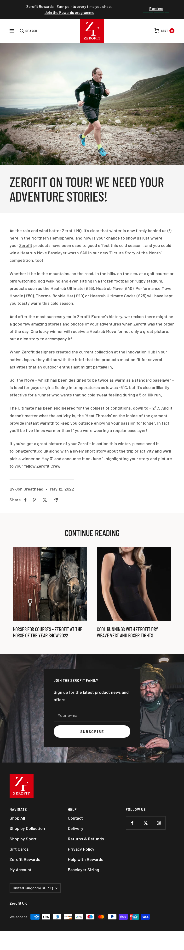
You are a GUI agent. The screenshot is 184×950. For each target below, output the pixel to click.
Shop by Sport (23, 838)
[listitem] (25, 500)
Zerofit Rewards (25, 859)
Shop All (17, 818)
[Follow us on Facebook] (132, 822)
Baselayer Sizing (83, 869)
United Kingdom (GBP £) (33, 888)
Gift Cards (19, 849)
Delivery (75, 828)
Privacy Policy (81, 849)
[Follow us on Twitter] (145, 822)
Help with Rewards (85, 859)
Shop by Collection (27, 828)
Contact (75, 818)
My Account (21, 869)
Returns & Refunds (86, 838)
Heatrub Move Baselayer (43, 252)
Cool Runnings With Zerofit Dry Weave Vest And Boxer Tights (127, 632)
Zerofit (25, 245)
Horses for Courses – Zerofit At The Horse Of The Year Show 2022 (47, 632)
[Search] (29, 31)
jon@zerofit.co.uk (31, 451)
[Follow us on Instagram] (158, 822)
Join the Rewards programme (69, 12)
